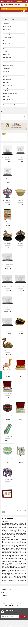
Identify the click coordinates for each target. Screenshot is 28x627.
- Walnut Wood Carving (8, 60)
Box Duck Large (7, 243)
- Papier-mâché (6, 54)
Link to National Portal (10, 605)
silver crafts (8, 545)
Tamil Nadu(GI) (6, 32)
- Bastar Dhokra (6, 49)
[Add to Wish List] (1, 162)
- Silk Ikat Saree (6, 68)
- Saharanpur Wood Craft (9, 99)
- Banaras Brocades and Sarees (10, 93)
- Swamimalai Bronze (8, 35)
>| (17, 512)
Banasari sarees (11, 554)
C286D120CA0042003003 (8, 264)
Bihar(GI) (5, 40)
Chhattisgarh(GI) (7, 46)
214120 (20, 157)
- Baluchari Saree (7, 26)
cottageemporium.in (13, 603)
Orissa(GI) (5, 62)
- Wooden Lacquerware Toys (10, 104)
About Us (19, 1)
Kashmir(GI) (5, 51)
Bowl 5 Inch (20, 200)
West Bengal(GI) (7, 23)
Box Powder (20, 243)
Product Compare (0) (5, 130)
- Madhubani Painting (8, 43)
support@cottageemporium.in (8, 1)
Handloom (4, 548)
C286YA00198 (20, 286)
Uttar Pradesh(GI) (7, 90)
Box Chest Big (7, 221)
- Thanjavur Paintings (8, 37)
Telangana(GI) (6, 82)
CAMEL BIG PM (7, 350)
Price (2, 111)
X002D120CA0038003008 (8, 157)
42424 (7, 178)
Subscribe (23, 616)
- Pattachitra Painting (8, 65)
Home (4, 15)
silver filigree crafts (10, 546)
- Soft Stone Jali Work (8, 102)
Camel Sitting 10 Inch (7, 372)
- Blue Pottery (6, 74)
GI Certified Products (12, 15)
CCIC (15, 573)
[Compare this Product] (13, 162)
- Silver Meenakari (7, 79)
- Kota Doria (6, 76)
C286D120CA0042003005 (8, 286)
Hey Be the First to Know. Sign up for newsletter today (13, 612)
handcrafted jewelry (6, 569)
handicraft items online (10, 544)
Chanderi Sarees (19, 552)
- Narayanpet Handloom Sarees (10, 88)
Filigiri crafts (14, 567)
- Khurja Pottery (6, 96)
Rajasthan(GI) (6, 71)
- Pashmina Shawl (7, 57)
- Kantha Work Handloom (9, 29)
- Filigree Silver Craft (7, 85)
